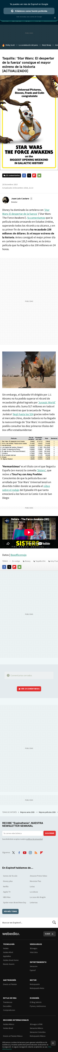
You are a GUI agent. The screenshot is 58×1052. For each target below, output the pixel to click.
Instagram (30, 852)
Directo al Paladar (10, 984)
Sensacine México (36, 1028)
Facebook (24, 175)
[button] (21, 198)
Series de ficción (10, 876)
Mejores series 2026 (27, 812)
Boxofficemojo (18, 555)
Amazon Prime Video (38, 876)
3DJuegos (33, 948)
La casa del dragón (38, 897)
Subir (47, 934)
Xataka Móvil (8, 952)
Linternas (34, 902)
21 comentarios (13, 175)
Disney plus (8, 881)
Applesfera (7, 956)
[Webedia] (11, 935)
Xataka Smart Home (10, 960)
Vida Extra (34, 952)
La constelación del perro (28, 45)
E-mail (39, 175)
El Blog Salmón (36, 1002)
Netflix (5, 886)
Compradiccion (9, 1010)
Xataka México (8, 1024)
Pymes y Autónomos (38, 1006)
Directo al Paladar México (13, 1036)
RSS (36, 852)
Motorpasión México (37, 1036)
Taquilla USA (40, 561)
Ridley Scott (10, 45)
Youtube (24, 852)
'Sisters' (41, 470)
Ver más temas (10, 911)
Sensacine (33, 966)
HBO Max (6, 897)
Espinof (32, 970)
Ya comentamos (36, 217)
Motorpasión (35, 984)
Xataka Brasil (8, 1028)
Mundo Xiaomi (8, 964)
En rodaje (16, 561)
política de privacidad (34, 839)
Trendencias (7, 1002)
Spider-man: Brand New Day (14, 902)
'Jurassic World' (47, 402)
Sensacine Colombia (37, 1032)
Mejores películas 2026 (47, 812)
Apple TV (6, 892)
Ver (30, 689)
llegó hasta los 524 (23, 414)
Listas (32, 886)
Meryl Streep (46, 45)
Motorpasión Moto (37, 988)
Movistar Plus (35, 881)
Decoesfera (7, 1006)
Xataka (5, 948)
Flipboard (34, 175)
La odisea (34, 892)
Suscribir (49, 833)
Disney (28, 561)
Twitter (29, 175)
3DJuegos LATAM (36, 1024)
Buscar (54, 922)
